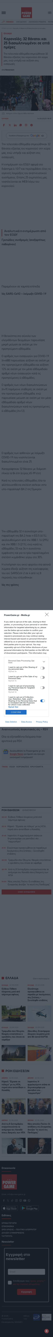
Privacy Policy (42, 722)
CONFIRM (16, 712)
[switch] (42, 668)
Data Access (26, 722)
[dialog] (26, 668)
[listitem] (26, 661)
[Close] (47, 615)
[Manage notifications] (46, 1331)
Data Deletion (11, 722)
